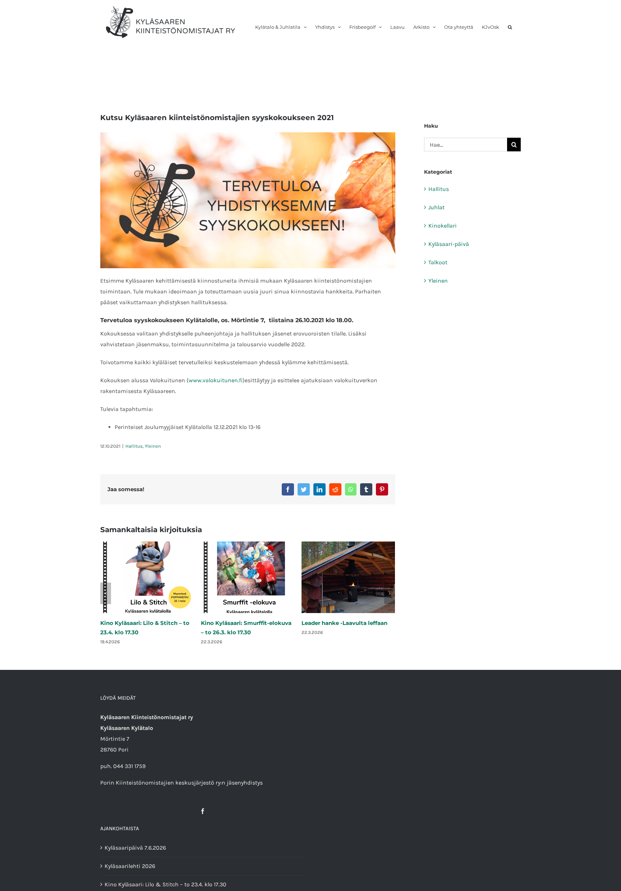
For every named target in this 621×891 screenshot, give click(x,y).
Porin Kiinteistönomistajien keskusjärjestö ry (160, 782)
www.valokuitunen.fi (216, 380)
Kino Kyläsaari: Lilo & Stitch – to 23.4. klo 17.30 (165, 884)
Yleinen (153, 446)
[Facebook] (203, 811)
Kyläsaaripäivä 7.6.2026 (334, 623)
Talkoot (437, 262)
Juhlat (436, 207)
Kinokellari (442, 225)
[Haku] (510, 22)
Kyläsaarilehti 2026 (130, 866)
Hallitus (134, 446)
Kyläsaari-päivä (448, 244)
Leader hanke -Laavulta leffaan (244, 623)
